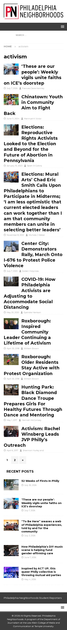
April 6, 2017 (12, 450)
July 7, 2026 (12, 88)
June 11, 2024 (13, 118)
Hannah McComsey (31, 420)
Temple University (44, 626)
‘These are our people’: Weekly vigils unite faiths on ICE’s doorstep (41, 503)
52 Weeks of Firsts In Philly (40, 481)
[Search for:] (34, 35)
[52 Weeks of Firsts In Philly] (11, 484)
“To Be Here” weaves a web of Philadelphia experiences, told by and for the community (41, 526)
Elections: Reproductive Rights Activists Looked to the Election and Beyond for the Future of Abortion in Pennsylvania (31, 144)
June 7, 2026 (30, 557)
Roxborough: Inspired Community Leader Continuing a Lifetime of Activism (27, 332)
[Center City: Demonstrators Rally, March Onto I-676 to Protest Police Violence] (11, 246)
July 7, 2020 (12, 271)
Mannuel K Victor (32, 118)
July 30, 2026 (30, 485)
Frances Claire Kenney (33, 88)
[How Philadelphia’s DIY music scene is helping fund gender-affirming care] (11, 550)
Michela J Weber (37, 235)
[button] (62, 26)
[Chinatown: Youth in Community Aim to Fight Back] (11, 99)
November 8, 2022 (15, 235)
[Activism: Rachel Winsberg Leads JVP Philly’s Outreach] (11, 431)
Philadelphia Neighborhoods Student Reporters (33, 597)
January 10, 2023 (14, 165)
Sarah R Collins (34, 165)
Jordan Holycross (30, 271)
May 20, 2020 (13, 312)
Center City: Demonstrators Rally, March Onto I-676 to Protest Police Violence (33, 254)
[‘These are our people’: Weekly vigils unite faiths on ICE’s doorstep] (11, 69)
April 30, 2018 (13, 348)
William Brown (31, 348)
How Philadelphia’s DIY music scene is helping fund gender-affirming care (42, 550)
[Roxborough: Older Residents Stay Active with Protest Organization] (11, 359)
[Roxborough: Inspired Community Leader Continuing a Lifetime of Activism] (11, 323)
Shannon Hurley (31, 450)
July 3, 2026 (29, 535)
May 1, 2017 (12, 420)
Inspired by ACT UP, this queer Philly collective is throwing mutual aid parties (41, 572)
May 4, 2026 (30, 579)
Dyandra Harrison (32, 312)
